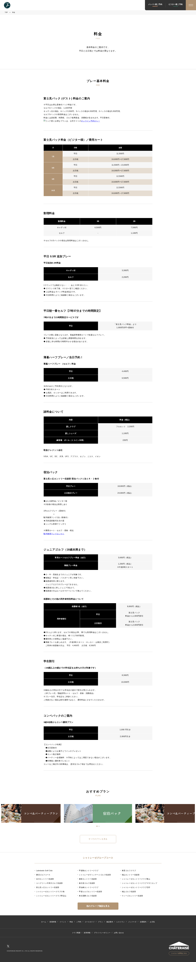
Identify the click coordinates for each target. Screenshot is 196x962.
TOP (6, 12)
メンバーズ (132, 922)
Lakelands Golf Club (44, 871)
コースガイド (90, 922)
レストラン (120, 922)
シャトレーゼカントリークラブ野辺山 (51, 896)
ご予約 (78, 922)
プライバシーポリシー (102, 933)
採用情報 (87, 933)
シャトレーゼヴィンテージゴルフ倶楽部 (95, 875)
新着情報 (53, 922)
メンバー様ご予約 (155, 5)
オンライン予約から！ (90, 121)
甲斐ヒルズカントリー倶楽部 (90, 892)
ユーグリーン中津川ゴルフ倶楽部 (49, 883)
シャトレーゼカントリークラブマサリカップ (139, 883)
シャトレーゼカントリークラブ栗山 (136, 879)
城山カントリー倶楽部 (131, 875)
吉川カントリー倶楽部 (45, 879)
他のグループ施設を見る (98, 906)
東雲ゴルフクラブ (129, 871)
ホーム (43, 922)
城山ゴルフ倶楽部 (129, 892)
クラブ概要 (76, 933)
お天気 (152, 922)
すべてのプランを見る (98, 839)
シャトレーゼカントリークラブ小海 (50, 892)
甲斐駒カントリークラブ (88, 871)
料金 (71, 922)
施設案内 (109, 922)
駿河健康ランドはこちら (54, 534)
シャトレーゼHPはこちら (179, 953)
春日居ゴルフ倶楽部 (87, 883)
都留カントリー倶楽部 (88, 879)
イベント (63, 922)
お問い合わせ (119, 933)
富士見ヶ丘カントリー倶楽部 (47, 887)
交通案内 (143, 922)
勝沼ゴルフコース (43, 875)
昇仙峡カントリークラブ (88, 887)
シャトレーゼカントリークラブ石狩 (136, 887)
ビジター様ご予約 (176, 5)
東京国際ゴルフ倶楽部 (88, 896)
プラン (100, 922)
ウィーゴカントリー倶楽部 (132, 896)
